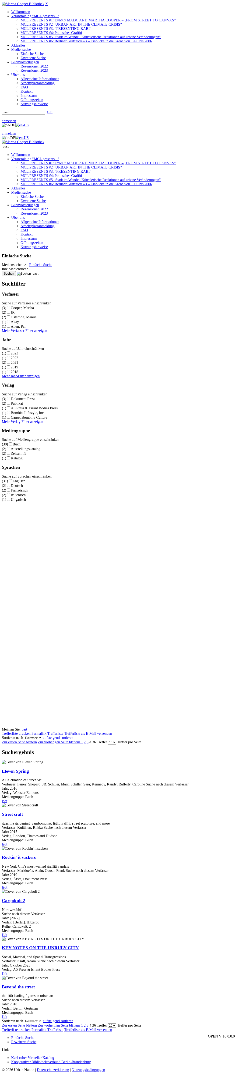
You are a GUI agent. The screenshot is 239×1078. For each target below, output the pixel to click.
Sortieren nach (12, 738)
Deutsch (17, 486)
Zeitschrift (18, 453)
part (24, 729)
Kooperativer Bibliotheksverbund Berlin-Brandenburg (51, 1062)
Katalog (16, 458)
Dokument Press (23, 399)
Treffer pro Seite (129, 742)
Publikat (17, 403)
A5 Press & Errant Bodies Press (34, 408)
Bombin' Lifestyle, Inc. (28, 413)
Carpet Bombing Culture (29, 417)
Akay (15, 322)
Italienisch (18, 495)
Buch (17, 444)
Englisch (19, 481)
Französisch (19, 490)
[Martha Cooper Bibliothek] (23, 4)
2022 (14, 358)
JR (13, 312)
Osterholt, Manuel (24, 317)
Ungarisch (18, 500)
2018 (14, 372)
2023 (14, 353)
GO (50, 112)
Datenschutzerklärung (53, 1070)
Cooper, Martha (22, 308)
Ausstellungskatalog (25, 449)
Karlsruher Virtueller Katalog (32, 1058)
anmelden (9, 121)
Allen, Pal (18, 326)
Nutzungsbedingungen (88, 1070)
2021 (14, 362)
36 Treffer (99, 742)
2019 (14, 367)
